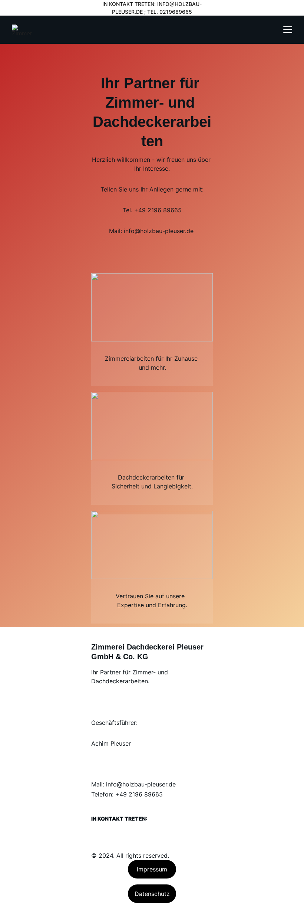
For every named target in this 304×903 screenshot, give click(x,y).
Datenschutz (152, 893)
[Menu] (287, 29)
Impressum (152, 869)
